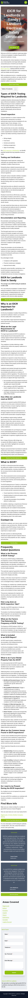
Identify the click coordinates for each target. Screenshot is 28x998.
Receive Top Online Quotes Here (14, 458)
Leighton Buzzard (7, 922)
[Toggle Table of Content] (14, 89)
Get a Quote (13, 47)
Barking (3, 816)
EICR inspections (5, 68)
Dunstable (5, 919)
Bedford (15, 814)
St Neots (10, 814)
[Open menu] (25, 2)
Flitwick (4, 915)
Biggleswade (4, 814)
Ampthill (5, 913)
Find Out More (14, 543)
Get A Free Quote (14, 894)
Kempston (20, 814)
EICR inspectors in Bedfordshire (11, 150)
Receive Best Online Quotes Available (14, 299)
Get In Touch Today (14, 84)
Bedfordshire (6, 917)
